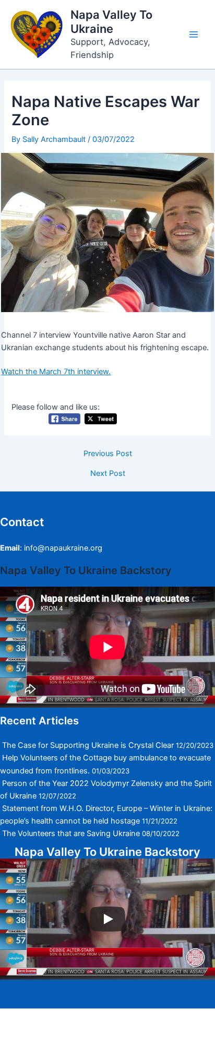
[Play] (107, 919)
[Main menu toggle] (194, 34)
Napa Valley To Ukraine (111, 21)
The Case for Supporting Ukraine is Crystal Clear (88, 745)
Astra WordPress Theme (101, 1038)
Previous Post (107, 454)
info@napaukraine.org (63, 548)
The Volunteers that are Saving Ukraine (71, 833)
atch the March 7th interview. (59, 371)
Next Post (107, 474)
